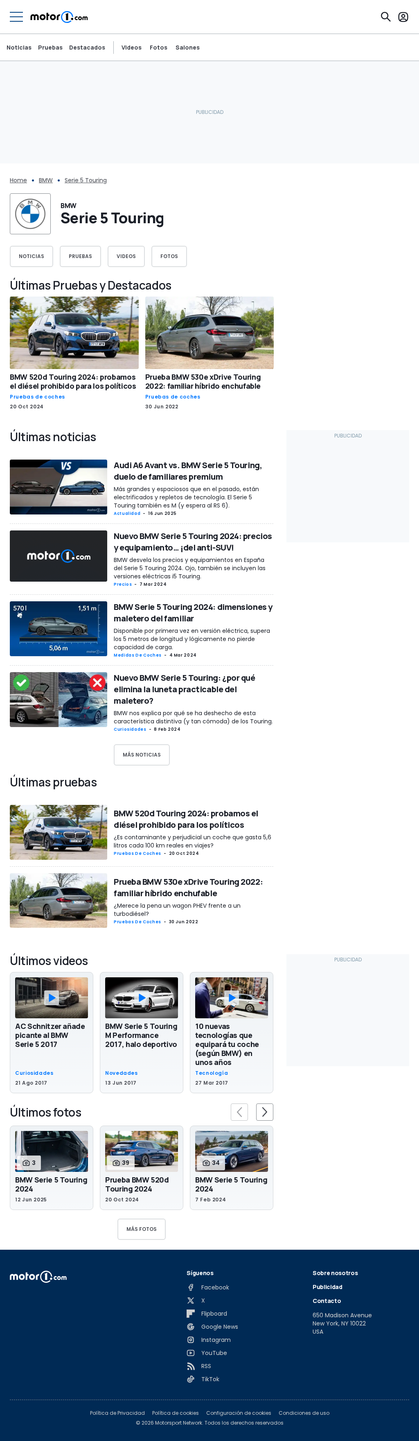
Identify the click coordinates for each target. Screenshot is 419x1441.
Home (18, 180)
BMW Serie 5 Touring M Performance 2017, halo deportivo (141, 1035)
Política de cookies (175, 1413)
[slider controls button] (239, 1112)
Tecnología (211, 1073)
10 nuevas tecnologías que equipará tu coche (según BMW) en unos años (227, 1044)
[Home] (59, 16)
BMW (46, 180)
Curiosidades (130, 729)
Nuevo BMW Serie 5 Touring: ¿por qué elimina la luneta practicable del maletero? (184, 689)
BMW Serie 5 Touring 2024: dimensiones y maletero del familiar (193, 612)
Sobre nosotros (335, 1273)
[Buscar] (386, 17)
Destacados (87, 47)
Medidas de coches (138, 655)
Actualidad (127, 513)
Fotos (158, 47)
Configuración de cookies (238, 1413)
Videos (132, 47)
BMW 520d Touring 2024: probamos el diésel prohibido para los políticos (73, 381)
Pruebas (50, 47)
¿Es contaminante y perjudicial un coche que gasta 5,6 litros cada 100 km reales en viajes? (192, 841)
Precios (123, 584)
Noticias (19, 47)
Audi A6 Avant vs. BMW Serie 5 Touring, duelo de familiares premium (188, 471)
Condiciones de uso (304, 1413)
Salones (188, 47)
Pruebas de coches (37, 397)
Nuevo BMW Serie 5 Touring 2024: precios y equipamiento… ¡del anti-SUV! (193, 541)
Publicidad (327, 1287)
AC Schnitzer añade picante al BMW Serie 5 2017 (50, 1035)
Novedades (121, 1073)
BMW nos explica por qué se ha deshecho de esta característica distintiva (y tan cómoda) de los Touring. (193, 717)
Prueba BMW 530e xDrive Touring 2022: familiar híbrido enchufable (203, 381)
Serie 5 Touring (86, 180)
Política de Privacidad (117, 1413)
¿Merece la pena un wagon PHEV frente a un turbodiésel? (177, 910)
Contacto (327, 1301)
